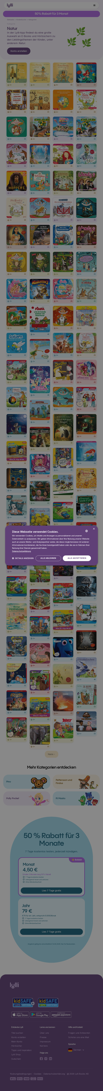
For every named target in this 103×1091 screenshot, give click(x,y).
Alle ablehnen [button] (48, 558)
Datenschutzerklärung (21, 551)
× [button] (94, 529)
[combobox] (90, 529)
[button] (23, 558)
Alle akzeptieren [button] (77, 558)
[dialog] (51, 545)
